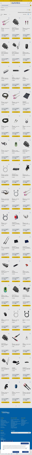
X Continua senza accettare (24, 443)
